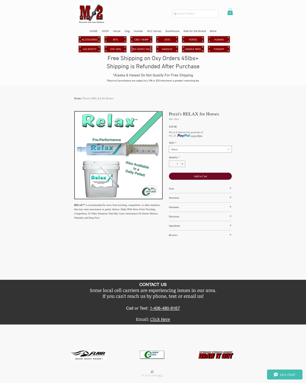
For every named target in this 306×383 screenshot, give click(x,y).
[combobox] (200, 149)
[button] (230, 11)
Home (77, 98)
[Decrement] (171, 164)
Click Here (160, 319)
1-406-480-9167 (165, 308)
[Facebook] (152, 371)
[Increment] (182, 164)
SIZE (172, 142)
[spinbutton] (177, 164)
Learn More (196, 135)
